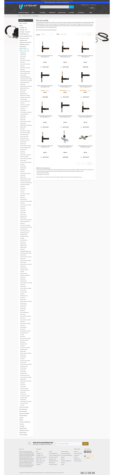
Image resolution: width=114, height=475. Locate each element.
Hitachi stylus (23, 177)
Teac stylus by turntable (25, 360)
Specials (21, 419)
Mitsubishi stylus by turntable (24, 237)
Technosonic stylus (24, 366)
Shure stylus (22, 336)
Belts (33, 12)
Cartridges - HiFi (23, 29)
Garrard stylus (23, 160)
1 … (80, 34)
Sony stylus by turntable (25, 347)
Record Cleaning (23, 415)
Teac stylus (22, 358)
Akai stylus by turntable (25, 67)
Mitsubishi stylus (23, 234)
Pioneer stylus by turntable (25, 288)
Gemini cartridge (23, 434)
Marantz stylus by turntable (25, 219)
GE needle (22, 164)
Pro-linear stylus (23, 292)
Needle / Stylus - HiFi (26, 15)
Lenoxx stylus (23, 210)
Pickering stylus (23, 280)
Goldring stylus (23, 167)
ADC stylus (22, 58)
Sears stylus (22, 325)
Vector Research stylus (25, 390)
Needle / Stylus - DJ (23, 48)
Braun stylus (22, 91)
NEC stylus (22, 249)
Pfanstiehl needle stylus (25, 275)
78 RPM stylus (23, 54)
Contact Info (76, 455)
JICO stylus (22, 190)
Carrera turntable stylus (25, 101)
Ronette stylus (23, 308)
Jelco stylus (22, 186)
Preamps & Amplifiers (24, 413)
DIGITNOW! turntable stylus (26, 125)
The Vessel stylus (23, 373)
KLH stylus (22, 203)
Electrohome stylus (24, 138)
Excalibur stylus (23, 149)
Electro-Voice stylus (24, 136)
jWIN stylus (22, 195)
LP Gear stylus (23, 214)
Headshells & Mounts (24, 44)
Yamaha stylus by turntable (25, 401)
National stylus (23, 247)
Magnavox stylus (23, 216)
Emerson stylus (23, 141)
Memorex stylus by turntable (26, 227)
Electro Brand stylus (24, 134)
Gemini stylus (23, 165)
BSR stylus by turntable (25, 95)
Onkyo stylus (23, 258)
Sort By (38, 34)
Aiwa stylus (22, 62)
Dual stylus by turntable (25, 132)
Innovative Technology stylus (26, 182)
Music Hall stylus (23, 240)
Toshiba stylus (23, 379)
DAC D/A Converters (24, 38)
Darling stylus (23, 115)
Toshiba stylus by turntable (25, 381)
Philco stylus (22, 277)
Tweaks (62, 464)
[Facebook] (85, 452)
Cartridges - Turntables (24, 31)
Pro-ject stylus (23, 290)
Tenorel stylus (23, 369)
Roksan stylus (23, 306)
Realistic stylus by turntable (26, 301)
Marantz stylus (23, 217)
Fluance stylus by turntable (25, 158)
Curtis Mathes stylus (24, 114)
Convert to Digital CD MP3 (25, 36)
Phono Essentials (23, 409)
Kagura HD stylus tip (24, 430)
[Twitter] (88, 452)
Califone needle (23, 99)
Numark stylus (23, 254)
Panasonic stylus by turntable (24, 270)
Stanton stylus (23, 351)
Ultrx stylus (22, 382)
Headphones (81, 12)
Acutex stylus (23, 56)
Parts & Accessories (23, 407)
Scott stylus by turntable (25, 323)
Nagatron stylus (23, 245)
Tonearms (21, 424)
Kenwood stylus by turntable (26, 201)
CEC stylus (22, 102)
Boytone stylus (23, 89)
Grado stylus (22, 175)
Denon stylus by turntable (25, 121)
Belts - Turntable (23, 23)
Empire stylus (23, 143)
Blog (91, 12)
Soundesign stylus (24, 349)
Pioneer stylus (23, 286)
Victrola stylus (23, 393)
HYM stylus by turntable (25, 180)
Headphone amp (23, 40)
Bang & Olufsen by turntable (26, 86)
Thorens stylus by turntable (25, 377)
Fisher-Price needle (24, 156)
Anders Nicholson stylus (25, 71)
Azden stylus (22, 84)
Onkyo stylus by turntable (25, 260)
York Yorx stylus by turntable (24, 404)
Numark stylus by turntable (25, 256)
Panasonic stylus (23, 267)
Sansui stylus (22, 314)
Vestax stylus (23, 392)
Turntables (71, 12)
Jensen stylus (23, 188)
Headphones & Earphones (25, 42)
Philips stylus (23, 279)
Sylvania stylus (23, 356)
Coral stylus (22, 108)
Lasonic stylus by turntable (25, 204)
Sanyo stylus (22, 317)
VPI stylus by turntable (25, 395)
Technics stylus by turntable (26, 364)
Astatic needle (23, 75)
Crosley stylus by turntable (25, 112)
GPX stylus (22, 171)
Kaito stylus (22, 197)
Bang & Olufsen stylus (24, 88)
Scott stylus (22, 321)
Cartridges (42, 12)
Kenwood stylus (23, 199)
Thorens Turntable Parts (24, 422)
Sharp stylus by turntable (25, 330)
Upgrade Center (23, 428)
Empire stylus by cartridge (25, 145)
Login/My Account (84, 4)
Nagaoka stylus (23, 243)
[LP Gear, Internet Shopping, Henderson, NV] (77, 464)
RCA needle (22, 297)
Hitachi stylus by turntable (25, 178)
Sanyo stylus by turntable (25, 319)
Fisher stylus (22, 153)
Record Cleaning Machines (66, 455)
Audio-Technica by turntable (26, 80)
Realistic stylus (23, 299)
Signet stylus (22, 342)
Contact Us (93, 4)
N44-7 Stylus (23, 241)
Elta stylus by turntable (25, 140)
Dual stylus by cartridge (25, 130)
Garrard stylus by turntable (25, 162)
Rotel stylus (22, 310)
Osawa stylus (23, 266)
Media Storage (22, 46)
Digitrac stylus (23, 127)
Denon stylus (23, 119)
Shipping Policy (77, 459)
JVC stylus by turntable (25, 193)
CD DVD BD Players (24, 34)
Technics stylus (23, 362)
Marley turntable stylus (25, 221)
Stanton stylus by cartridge (25, 353)
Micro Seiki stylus (23, 229)
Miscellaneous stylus (24, 232)
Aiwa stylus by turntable (25, 64)
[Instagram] (90, 452)
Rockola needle (23, 305)
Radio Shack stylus (24, 295)
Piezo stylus (22, 284)
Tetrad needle (23, 371)
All (65, 34)
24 (62, 34)
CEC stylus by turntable (25, 104)
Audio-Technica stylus (24, 82)
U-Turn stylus (23, 386)
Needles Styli (52, 12)
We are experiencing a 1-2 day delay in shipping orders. (57, 2)
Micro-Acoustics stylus (25, 230)
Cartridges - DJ (22, 27)
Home (19, 15)
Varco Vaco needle (24, 388)
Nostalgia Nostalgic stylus (25, 251)
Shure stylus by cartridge (25, 338)
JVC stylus (22, 191)
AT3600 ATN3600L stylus (25, 77)
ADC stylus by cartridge (25, 60)
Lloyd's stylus (23, 212)
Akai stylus (22, 65)
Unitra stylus (22, 384)
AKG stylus (22, 69)
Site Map (76, 457)
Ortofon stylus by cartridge (25, 264)
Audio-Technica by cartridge (26, 78)
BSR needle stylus (23, 93)
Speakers (21, 417)
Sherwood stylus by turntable (24, 333)
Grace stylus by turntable (25, 173)
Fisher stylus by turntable (25, 154)
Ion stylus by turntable (24, 184)
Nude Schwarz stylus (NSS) (25, 253)
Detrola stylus (23, 123)
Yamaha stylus (23, 399)
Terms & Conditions (78, 453)
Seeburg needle (23, 327)
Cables (21, 25)
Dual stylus (22, 128)
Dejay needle (23, 117)
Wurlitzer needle (23, 397)
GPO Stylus (22, 169)
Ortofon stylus (23, 262)
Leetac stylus (22, 206)
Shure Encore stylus (24, 340)
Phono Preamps (62, 12)
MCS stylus (22, 223)
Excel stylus (22, 151)
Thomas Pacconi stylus (25, 375)
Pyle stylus (22, 293)
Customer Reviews (78, 460)
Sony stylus (22, 345)
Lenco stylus (22, 208)
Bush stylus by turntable (25, 97)
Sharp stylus (22, 329)
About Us (76, 451)
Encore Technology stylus (25, 147)
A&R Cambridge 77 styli (25, 73)
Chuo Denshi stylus (24, 106)
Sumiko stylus (23, 355)
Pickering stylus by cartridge (26, 282)
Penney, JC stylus (23, 273)
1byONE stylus (23, 52)
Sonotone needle (23, 343)
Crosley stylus (23, 110)
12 (60, 34)
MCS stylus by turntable (25, 225)
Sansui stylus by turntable (25, 316)
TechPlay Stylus (23, 368)
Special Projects (23, 432)
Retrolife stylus (23, 303)
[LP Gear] (28, 7)
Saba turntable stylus (24, 312)
